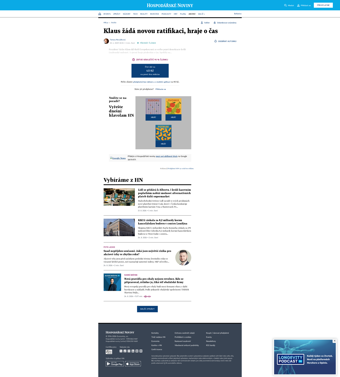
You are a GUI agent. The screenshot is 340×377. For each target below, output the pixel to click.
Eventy (209, 337)
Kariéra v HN (156, 345)
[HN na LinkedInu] (133, 351)
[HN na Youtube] (141, 351)
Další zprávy (147, 309)
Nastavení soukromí (183, 341)
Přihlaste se (161, 89)
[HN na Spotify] (137, 351)
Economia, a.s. (122, 336)
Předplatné (323, 5)
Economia (155, 341)
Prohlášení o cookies (183, 337)
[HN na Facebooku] (125, 351)
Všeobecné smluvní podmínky (187, 345)
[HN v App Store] (133, 363)
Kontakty (155, 333)
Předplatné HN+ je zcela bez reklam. (181, 168)
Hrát (153, 117)
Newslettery (211, 341)
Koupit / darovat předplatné (217, 333)
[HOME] (100, 14)
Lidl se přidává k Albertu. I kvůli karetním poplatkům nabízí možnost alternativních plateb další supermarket (164, 193)
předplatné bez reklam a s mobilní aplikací (151, 82)
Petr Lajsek (109, 247)
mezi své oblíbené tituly (167, 156)
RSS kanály (210, 345)
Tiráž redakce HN (158, 337)
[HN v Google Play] (115, 363)
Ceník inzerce (156, 349)
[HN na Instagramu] (129, 351)
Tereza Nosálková (118, 39)
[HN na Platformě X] (121, 351)
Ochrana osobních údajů (185, 333)
